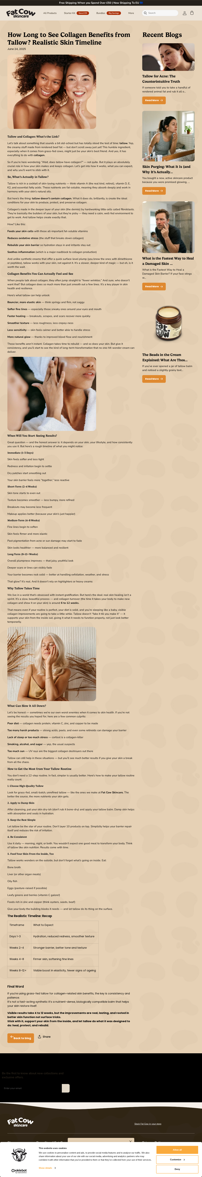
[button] (50, 13)
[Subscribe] (66, 1088)
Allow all (177, 1150)
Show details (45, 1168)
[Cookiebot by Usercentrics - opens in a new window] (19, 1171)
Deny (177, 1169)
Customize (175, 1159)
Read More (152, 100)
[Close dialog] (130, 1141)
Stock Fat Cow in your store (147, 1123)
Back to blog (22, 1038)
